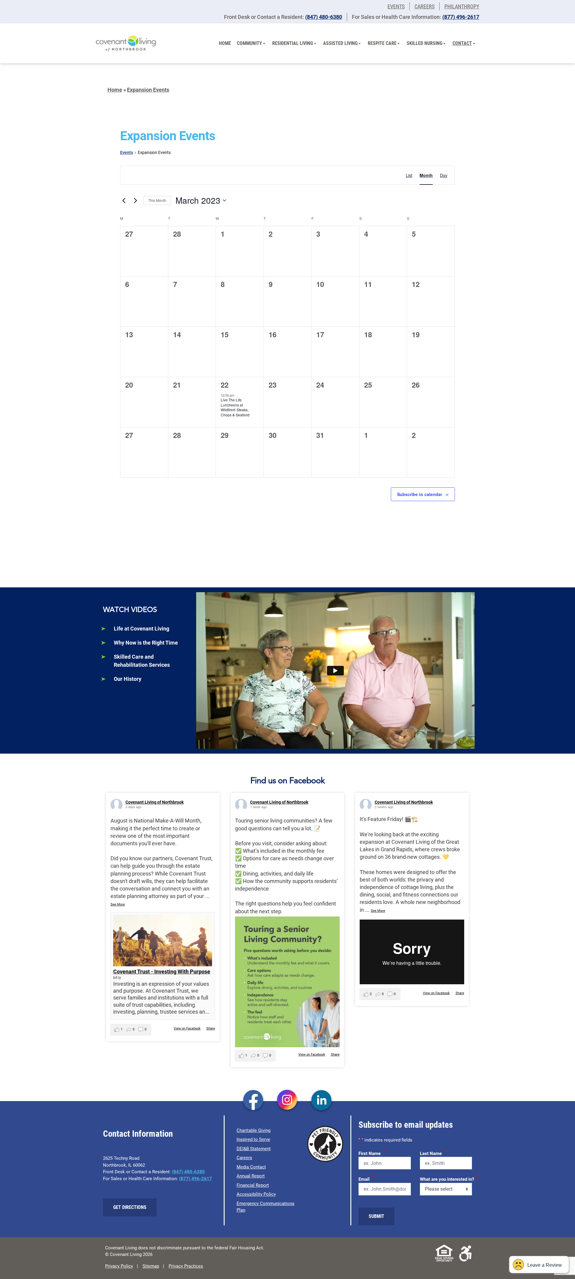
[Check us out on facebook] (253, 1101)
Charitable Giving (253, 1130)
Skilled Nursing (424, 43)
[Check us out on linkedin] (321, 1101)
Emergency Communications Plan (265, 1207)
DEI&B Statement (254, 1148)
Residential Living (292, 43)
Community (249, 43)
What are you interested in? (449, 1178)
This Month (157, 200)
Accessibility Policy (256, 1194)
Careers (424, 6)
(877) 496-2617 (460, 17)
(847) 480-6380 (323, 17)
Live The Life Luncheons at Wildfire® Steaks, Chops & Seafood (235, 407)
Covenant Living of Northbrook (154, 802)
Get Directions (129, 1207)
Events (396, 6)
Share (210, 1028)
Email (366, 1178)
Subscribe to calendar (419, 494)
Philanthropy (461, 6)
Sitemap (151, 1266)
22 (225, 385)
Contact (462, 43)
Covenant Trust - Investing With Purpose (161, 971)
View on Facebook (187, 1028)
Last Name (433, 1152)
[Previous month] (123, 200)
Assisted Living (340, 43)
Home (225, 43)
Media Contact (251, 1167)
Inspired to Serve (253, 1139)
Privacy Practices (186, 1266)
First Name (371, 1152)
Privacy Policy (119, 1266)
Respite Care (382, 43)
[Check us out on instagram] (287, 1101)
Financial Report (253, 1185)
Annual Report (251, 1176)
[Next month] (135, 200)
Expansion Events (148, 90)
